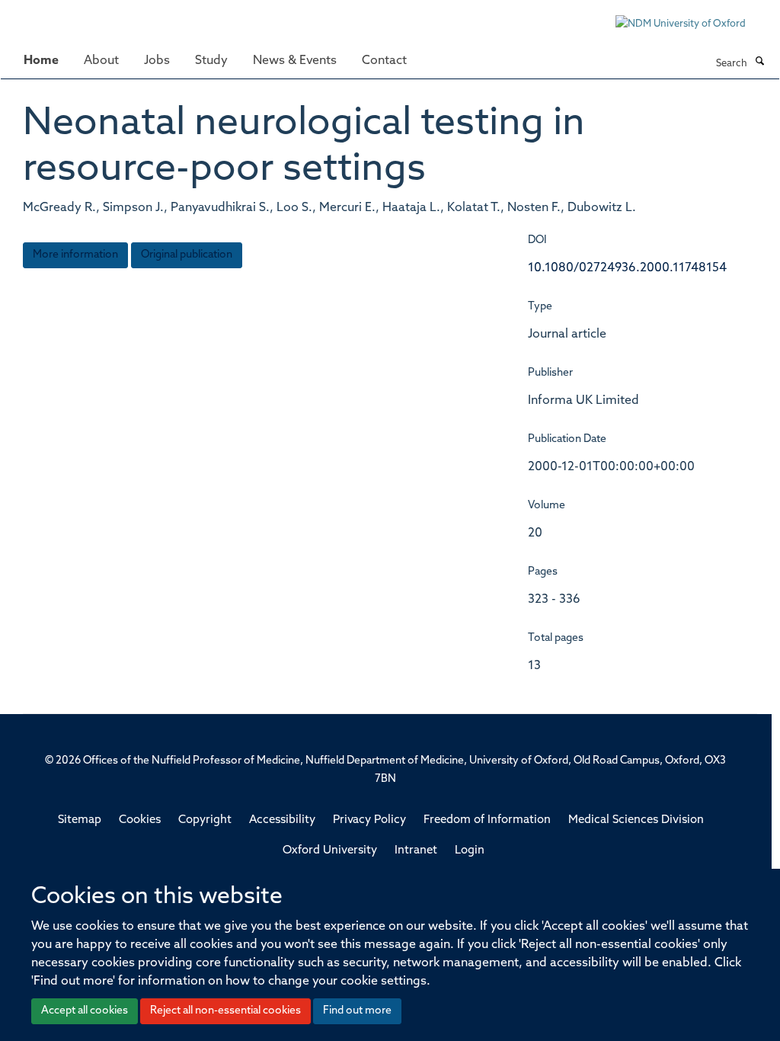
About (101, 61)
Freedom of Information (487, 820)
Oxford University (330, 851)
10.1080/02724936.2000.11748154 (627, 268)
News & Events (295, 61)
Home (41, 61)
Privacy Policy (369, 820)
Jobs (157, 61)
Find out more (357, 1011)
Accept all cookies (84, 1011)
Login (469, 851)
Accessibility (282, 820)
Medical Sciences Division (636, 820)
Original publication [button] (186, 255)
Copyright (205, 820)
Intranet (416, 851)
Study (211, 61)
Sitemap (79, 820)
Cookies (140, 820)
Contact (384, 61)
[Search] (759, 62)
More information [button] (75, 255)
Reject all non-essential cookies (225, 1011)
